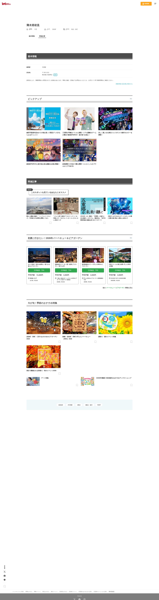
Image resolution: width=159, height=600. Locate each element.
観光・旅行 (89, 405)
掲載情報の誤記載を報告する (124, 84)
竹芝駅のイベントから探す (100, 591)
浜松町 (61, 405)
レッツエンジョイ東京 (18, 591)
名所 (99, 405)
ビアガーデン (120, 288)
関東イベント (37, 591)
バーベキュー (110, 288)
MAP (55, 74)
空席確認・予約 (39, 270)
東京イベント (54, 591)
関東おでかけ (29, 591)
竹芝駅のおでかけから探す (85, 591)
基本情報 (32, 56)
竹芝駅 (70, 405)
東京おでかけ (46, 591)
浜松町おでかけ (63, 591)
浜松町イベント (73, 591)
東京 (79, 405)
